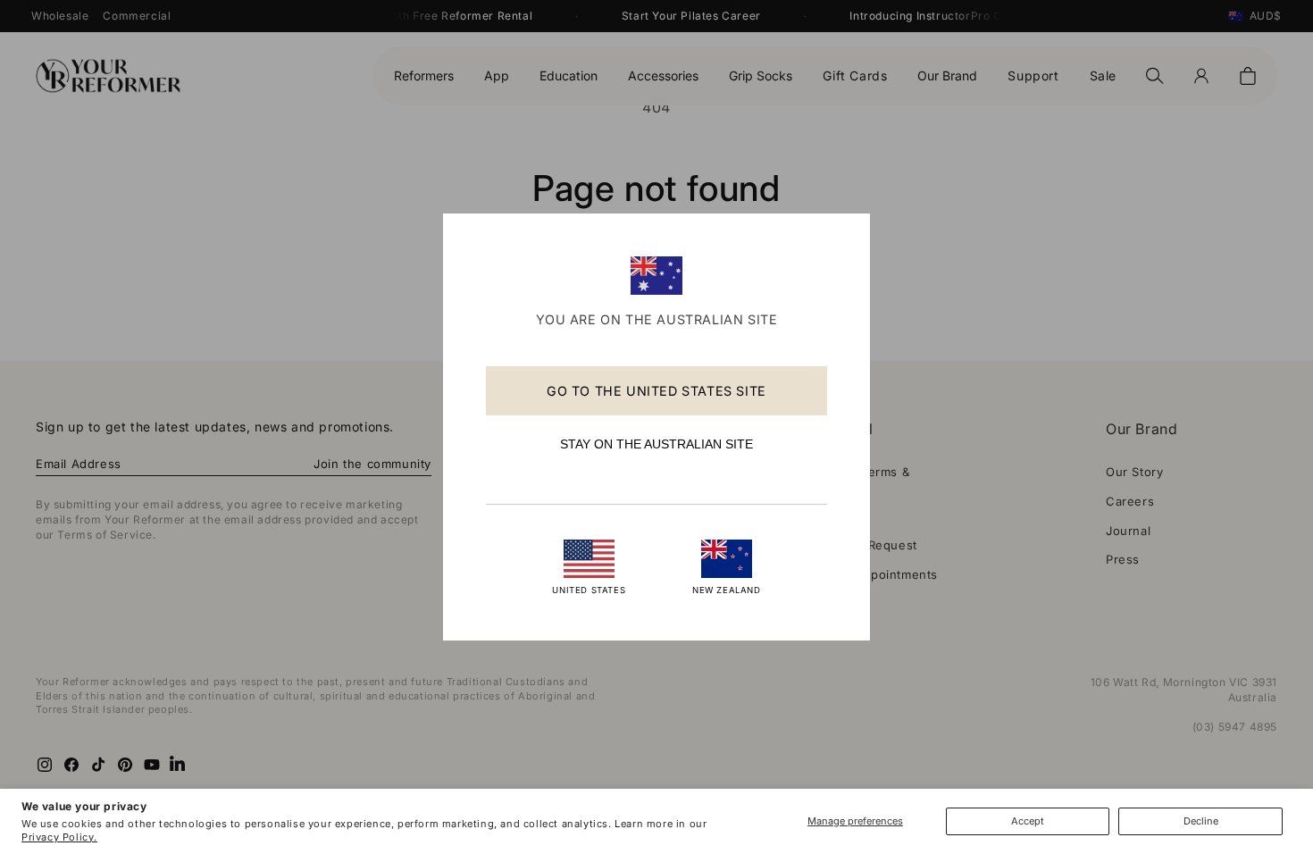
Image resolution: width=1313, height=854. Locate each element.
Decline (1200, 821)
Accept (1027, 821)
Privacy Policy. (59, 837)
